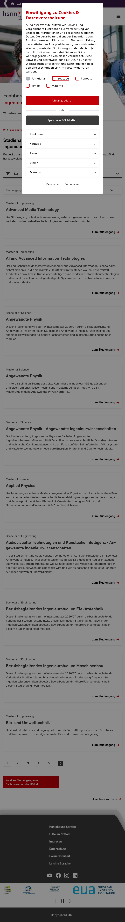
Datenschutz (53, 184)
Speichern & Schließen (62, 120)
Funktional (38, 78)
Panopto (86, 78)
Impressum (72, 184)
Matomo (57, 85)
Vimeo (35, 85)
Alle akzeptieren (62, 100)
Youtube (63, 78)
